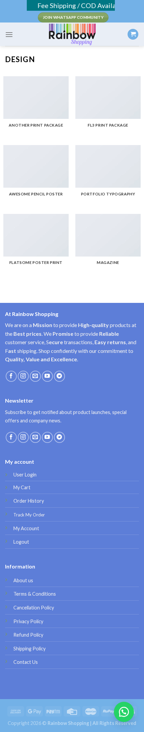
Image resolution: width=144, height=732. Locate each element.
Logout (21, 542)
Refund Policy (28, 635)
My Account (26, 528)
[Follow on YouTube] (47, 376)
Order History (28, 501)
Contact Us (25, 662)
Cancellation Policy (33, 607)
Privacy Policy (28, 621)
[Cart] (133, 34)
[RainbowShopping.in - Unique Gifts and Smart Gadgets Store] (72, 34)
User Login (25, 474)
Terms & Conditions (34, 594)
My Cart (21, 487)
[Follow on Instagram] (23, 376)
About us (23, 580)
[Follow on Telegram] (59, 376)
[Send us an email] (35, 376)
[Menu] (9, 34)
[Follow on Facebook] (11, 376)
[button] (124, 712)
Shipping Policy (29, 648)
